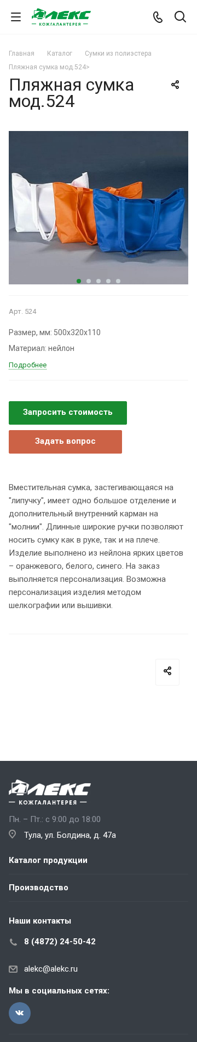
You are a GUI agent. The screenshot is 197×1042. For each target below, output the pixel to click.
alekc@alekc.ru (51, 969)
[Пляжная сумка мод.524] (98, 207)
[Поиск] (180, 17)
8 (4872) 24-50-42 (60, 941)
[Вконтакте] (20, 1013)
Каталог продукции (48, 860)
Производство (38, 887)
